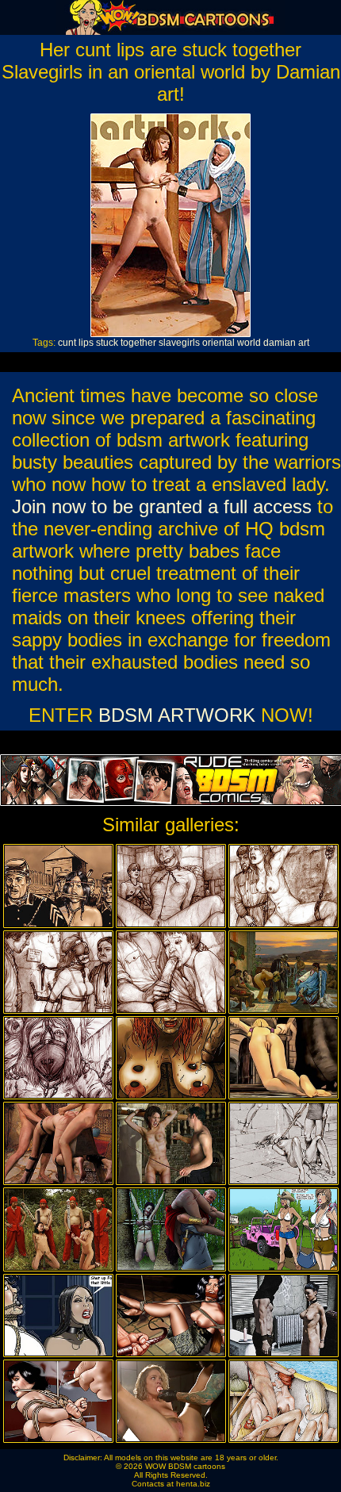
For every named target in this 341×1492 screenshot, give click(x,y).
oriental (218, 342)
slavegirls (179, 342)
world (249, 342)
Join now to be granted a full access (162, 506)
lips (86, 342)
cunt (67, 342)
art (303, 342)
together (138, 342)
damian (279, 342)
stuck (107, 342)
